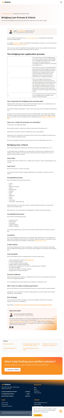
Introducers (36, 391)
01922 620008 (37, 404)
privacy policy (44, 411)
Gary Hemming (21, 31)
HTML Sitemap (37, 392)
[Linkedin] (10, 327)
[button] (12, 370)
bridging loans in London (40, 240)
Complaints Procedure (7, 406)
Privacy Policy (5, 404)
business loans (30, 321)
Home (3, 13)
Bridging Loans (9, 13)
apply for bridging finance (32, 38)
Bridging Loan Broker (8, 344)
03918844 (27, 391)
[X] (12, 327)
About (35, 389)
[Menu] (61, 2)
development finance (20, 321)
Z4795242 (27, 396)
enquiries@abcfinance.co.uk (40, 402)
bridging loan (16, 43)
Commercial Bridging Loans (9, 348)
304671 (28, 393)
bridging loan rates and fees (20, 44)
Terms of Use (5, 402)
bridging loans (40, 320)
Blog (35, 387)
